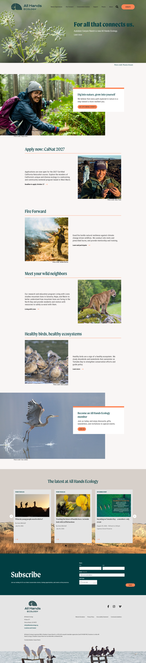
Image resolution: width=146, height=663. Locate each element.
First (80, 565)
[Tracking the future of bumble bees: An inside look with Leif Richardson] (73, 505)
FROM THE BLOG (19, 492)
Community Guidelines (116, 617)
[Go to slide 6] (76, 545)
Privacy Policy (90, 617)
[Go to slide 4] (72, 545)
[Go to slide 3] (70, 545)
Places (104, 7)
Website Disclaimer (80, 617)
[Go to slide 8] (80, 545)
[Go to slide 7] (78, 545)
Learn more (79, 35)
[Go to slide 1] (66, 545)
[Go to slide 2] (68, 545)
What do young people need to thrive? (29, 519)
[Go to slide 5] (74, 545)
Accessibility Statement (102, 617)
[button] (117, 7)
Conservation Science (83, 7)
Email (83, 571)
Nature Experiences (56, 7)
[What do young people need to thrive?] (32, 505)
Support (95, 7)
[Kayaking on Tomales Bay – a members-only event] (114, 505)
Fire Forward (69, 7)
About (111, 7)
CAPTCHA (81, 578)
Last (103, 565)
